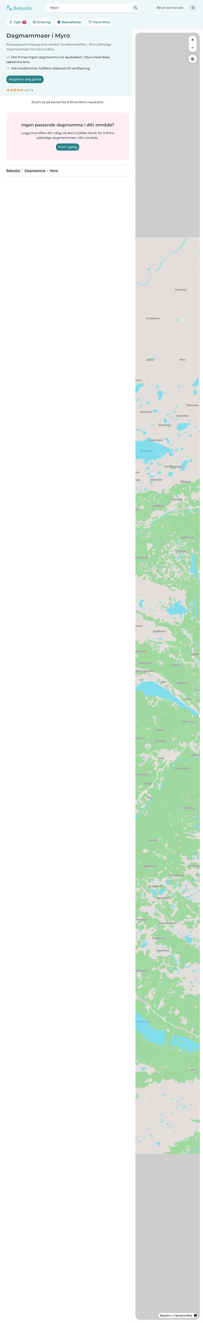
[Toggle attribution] (195, 1315)
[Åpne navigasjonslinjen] (193, 8)
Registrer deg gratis (25, 79)
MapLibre (165, 1315)
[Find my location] (193, 59)
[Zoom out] (193, 48)
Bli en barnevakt (170, 8)
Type (19, 22)
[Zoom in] (193, 40)
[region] (167, 676)
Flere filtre (101, 22)
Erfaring (43, 22)
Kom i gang (67, 147)
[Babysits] (19, 7)
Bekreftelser (71, 22)
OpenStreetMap (183, 1315)
